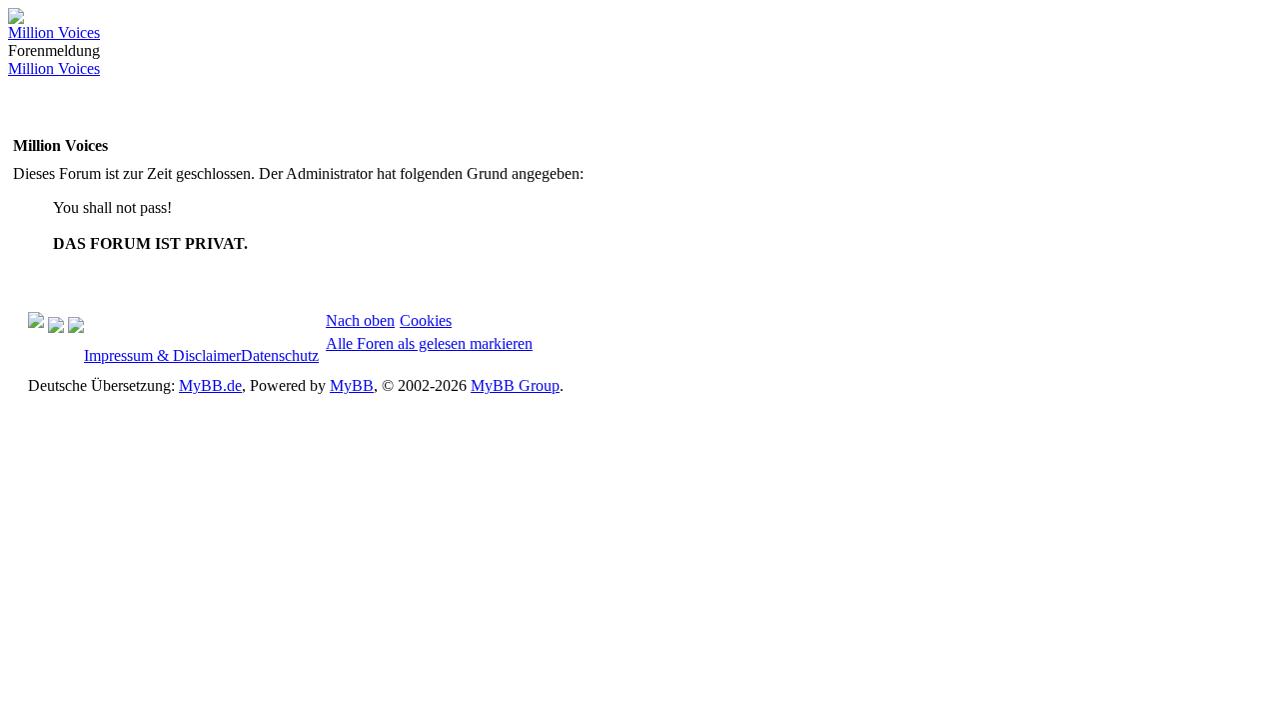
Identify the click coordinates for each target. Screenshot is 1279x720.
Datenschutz (280, 355)
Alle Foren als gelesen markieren (429, 343)
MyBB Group (515, 385)
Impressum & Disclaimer (162, 355)
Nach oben (360, 320)
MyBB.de (210, 385)
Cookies (426, 320)
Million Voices (54, 32)
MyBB (352, 385)
